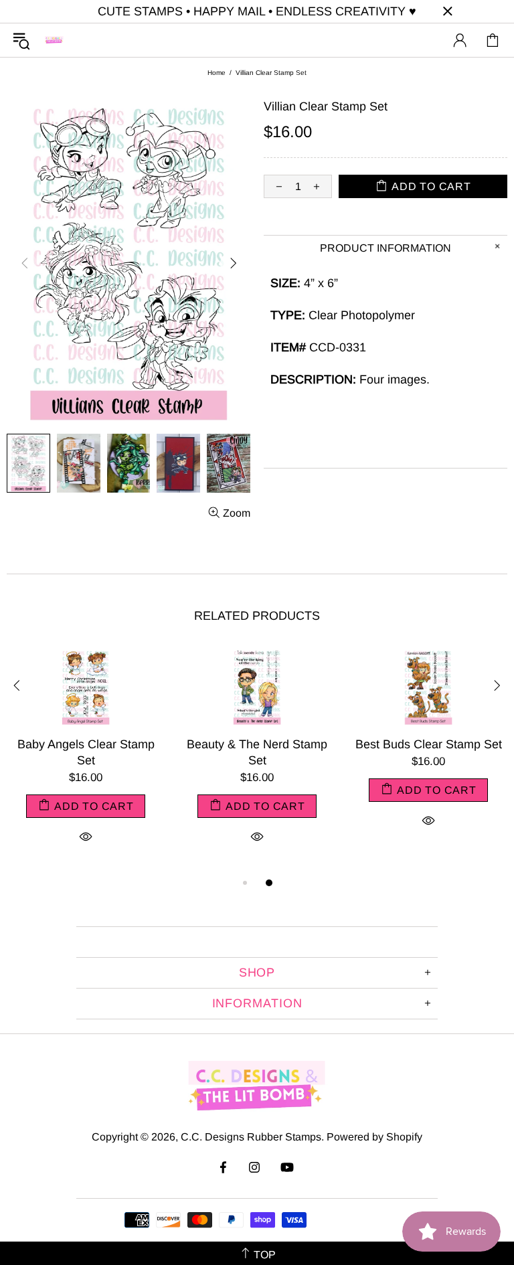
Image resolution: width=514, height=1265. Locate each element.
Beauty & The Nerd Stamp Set (257, 752)
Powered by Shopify (374, 1137)
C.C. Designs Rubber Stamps (54, 40)
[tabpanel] (85, 761)
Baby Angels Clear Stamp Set (86, 752)
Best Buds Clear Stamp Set (428, 744)
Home (216, 72)
